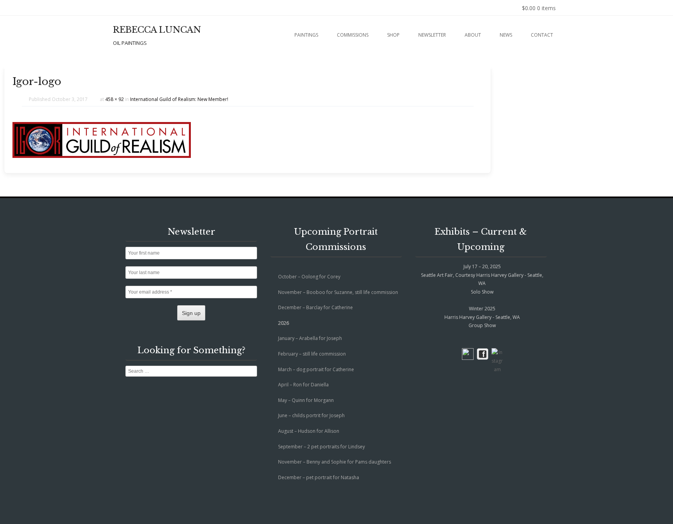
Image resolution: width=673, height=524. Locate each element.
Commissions (352, 35)
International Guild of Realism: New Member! (179, 99)
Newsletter (432, 35)
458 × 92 (114, 99)
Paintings (306, 35)
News (506, 35)
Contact (542, 35)
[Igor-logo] (101, 155)
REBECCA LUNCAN (157, 30)
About (473, 35)
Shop (393, 35)
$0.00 (539, 8)
